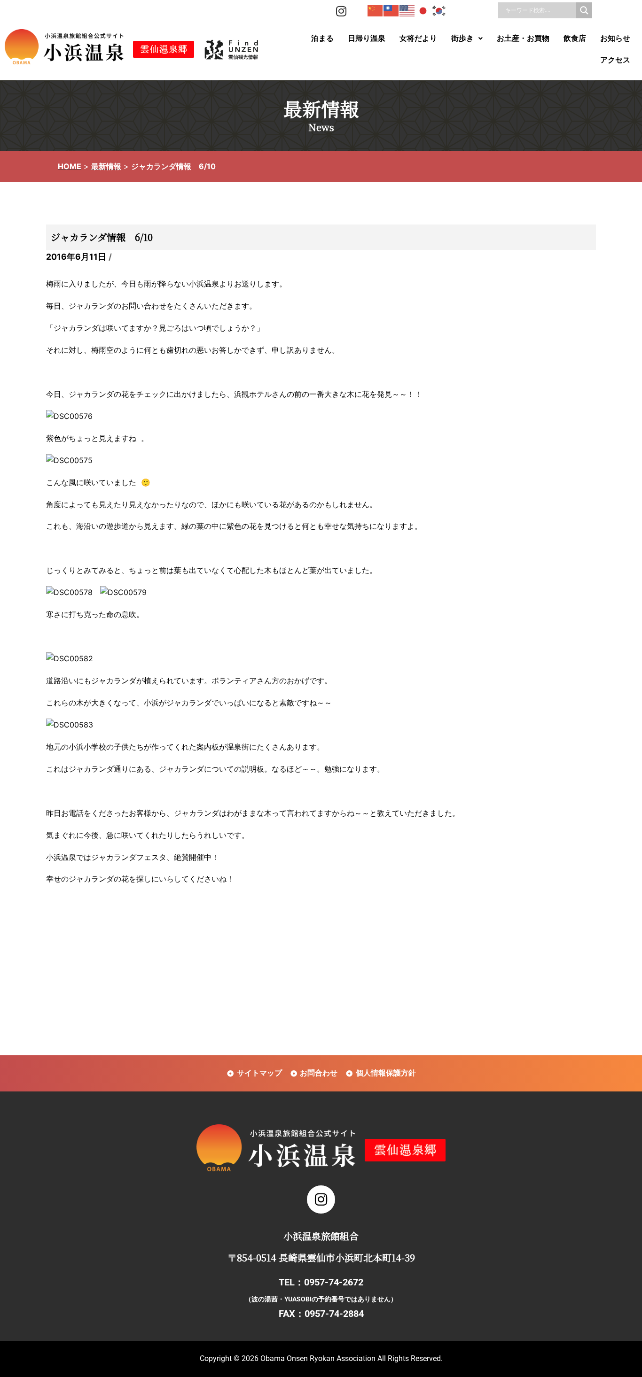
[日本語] (423, 10)
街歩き (462, 38)
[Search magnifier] (584, 10)
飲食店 (575, 38)
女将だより (418, 38)
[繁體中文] (391, 10)
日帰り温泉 (366, 38)
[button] (467, 38)
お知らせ (615, 38)
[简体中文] (376, 10)
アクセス (615, 60)
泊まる (322, 38)
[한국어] (439, 10)
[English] (407, 10)
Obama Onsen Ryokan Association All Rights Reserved (350, 1358)
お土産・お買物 (523, 38)
